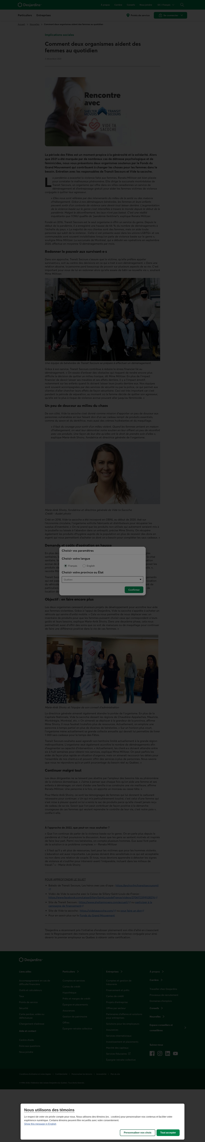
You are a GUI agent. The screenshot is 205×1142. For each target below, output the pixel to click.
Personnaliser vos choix (137, 1132)
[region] (103, 1122)
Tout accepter (168, 1132)
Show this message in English (40, 1124)
